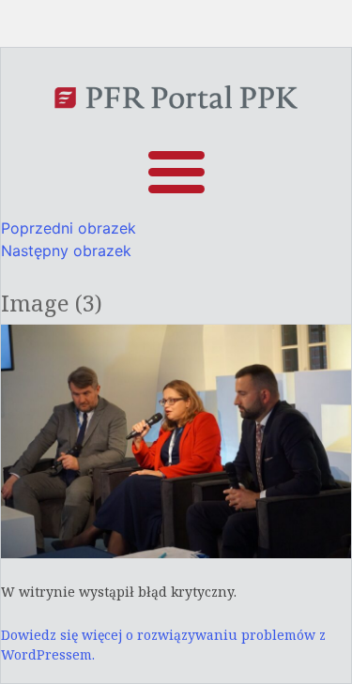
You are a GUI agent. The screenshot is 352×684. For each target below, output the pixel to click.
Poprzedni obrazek (68, 228)
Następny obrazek (66, 250)
